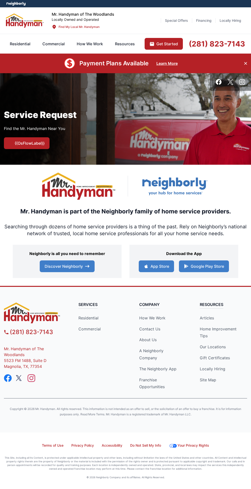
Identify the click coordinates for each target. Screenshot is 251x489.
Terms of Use (52, 445)
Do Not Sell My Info (145, 445)
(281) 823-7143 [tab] (217, 43)
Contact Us (149, 328)
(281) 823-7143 (31, 332)
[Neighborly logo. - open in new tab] (16, 3)
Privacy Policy (82, 445)
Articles (207, 317)
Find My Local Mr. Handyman (79, 27)
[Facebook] (219, 82)
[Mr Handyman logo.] (25, 20)
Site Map (208, 379)
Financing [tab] (204, 20)
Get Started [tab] (167, 43)
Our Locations (213, 346)
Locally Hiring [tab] (230, 20)
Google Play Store (207, 266)
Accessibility (112, 445)
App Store (160, 266)
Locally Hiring (212, 368)
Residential (88, 317)
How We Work (152, 317)
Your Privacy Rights (193, 445)
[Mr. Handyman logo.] (79, 186)
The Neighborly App (157, 368)
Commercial (89, 328)
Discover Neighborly (64, 266)
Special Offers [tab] (176, 20)
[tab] (53, 44)
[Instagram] (242, 82)
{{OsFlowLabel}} (30, 143)
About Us (148, 339)
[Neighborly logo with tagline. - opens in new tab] (174, 186)
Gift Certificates (215, 357)
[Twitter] (230, 82)
